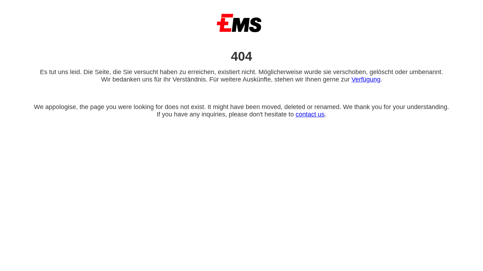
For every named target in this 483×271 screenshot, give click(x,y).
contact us (310, 114)
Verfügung (365, 79)
